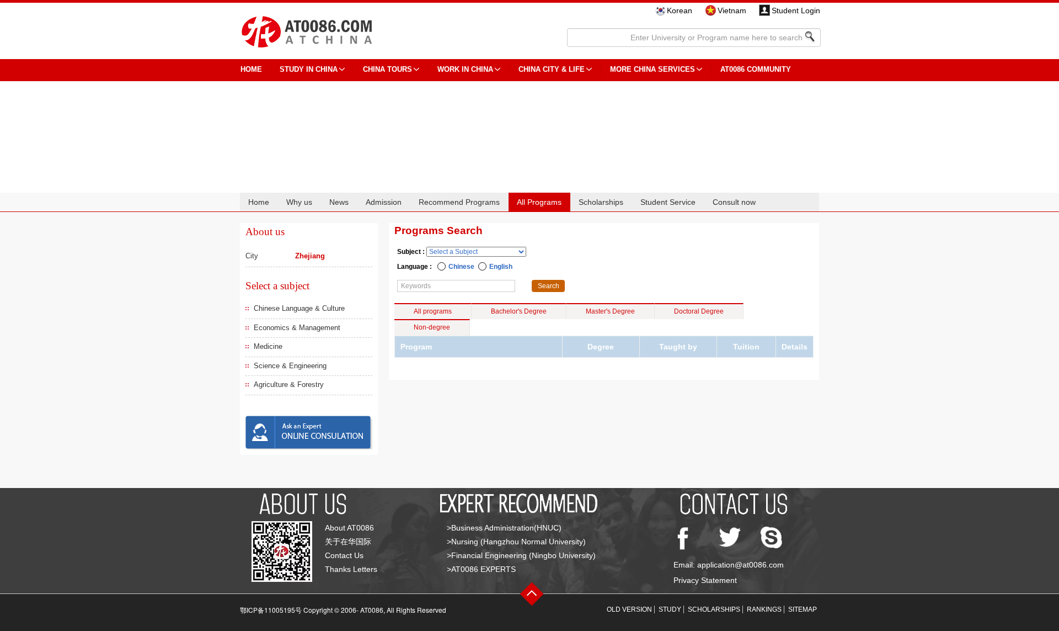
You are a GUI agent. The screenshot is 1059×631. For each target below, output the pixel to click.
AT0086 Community (755, 69)
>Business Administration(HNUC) (504, 527)
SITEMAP (802, 609)
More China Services (652, 69)
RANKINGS (764, 609)
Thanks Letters (351, 569)
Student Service (668, 202)
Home (258, 202)
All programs (433, 311)
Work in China (465, 69)
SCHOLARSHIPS (714, 609)
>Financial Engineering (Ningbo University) (521, 555)
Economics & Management (297, 328)
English (500, 267)
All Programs (539, 202)
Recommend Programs (459, 202)
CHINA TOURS (387, 69)
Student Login (796, 10)
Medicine (268, 346)
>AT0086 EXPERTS (481, 569)
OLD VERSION (629, 609)
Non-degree (432, 327)
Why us (299, 202)
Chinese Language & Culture (299, 308)
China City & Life (551, 69)
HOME (251, 69)
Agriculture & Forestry (289, 384)
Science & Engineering (290, 366)
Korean (679, 10)
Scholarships (601, 202)
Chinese (461, 267)
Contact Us (344, 555)
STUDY (670, 609)
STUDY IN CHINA (309, 69)
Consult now (734, 202)
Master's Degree (610, 311)
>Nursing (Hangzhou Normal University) (516, 541)
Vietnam (732, 10)
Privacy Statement (705, 580)
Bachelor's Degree (519, 311)
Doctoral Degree (699, 311)
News (339, 202)
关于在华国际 (348, 541)
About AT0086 (349, 527)
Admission (384, 202)
